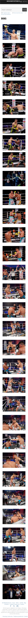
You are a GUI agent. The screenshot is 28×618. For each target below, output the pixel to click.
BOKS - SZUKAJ (19, 603)
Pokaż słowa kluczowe (18, 12)
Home (13, 603)
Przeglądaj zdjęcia (6, 12)
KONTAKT (6, 604)
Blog (25, 603)
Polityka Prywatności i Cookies (17, 604)
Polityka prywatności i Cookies (20, 616)
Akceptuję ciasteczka (8, 616)
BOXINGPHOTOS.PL (7, 603)
